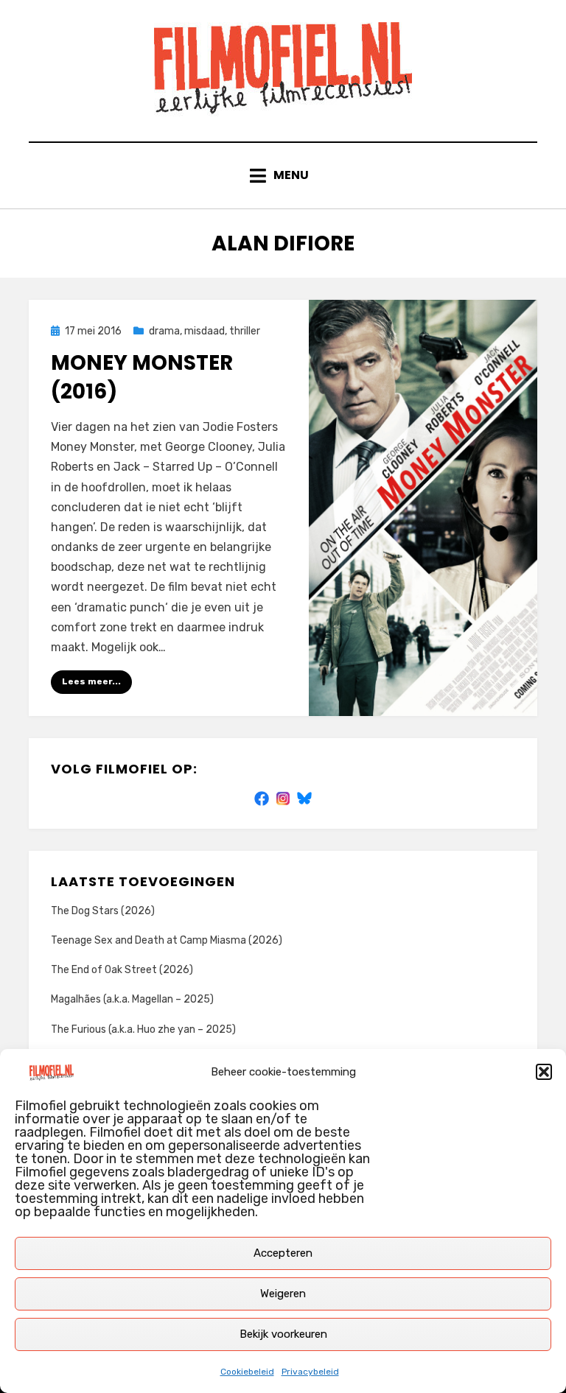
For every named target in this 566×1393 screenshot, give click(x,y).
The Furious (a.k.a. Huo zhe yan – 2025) (143, 1029)
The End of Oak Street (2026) (122, 970)
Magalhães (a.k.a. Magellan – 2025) (132, 999)
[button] (544, 1071)
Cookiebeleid (247, 1371)
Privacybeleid (310, 1371)
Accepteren (283, 1253)
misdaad (204, 331)
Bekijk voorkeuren (283, 1334)
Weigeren (283, 1293)
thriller (244, 331)
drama (164, 331)
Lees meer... (91, 681)
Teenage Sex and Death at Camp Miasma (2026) (166, 940)
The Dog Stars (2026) (103, 911)
